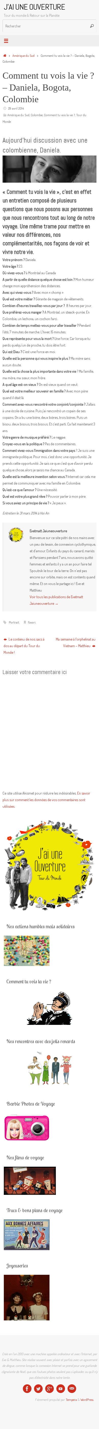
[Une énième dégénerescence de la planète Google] (49, 1388)
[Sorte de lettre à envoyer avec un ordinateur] (72, 1388)
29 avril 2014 (16, 108)
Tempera (71, 1400)
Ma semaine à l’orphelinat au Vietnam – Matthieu (75, 642)
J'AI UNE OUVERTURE (34, 7)
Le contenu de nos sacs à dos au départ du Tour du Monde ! (24, 646)
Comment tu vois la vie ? (59, 115)
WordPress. (87, 1400)
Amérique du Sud (23, 56)
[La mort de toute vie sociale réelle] (27, 1388)
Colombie (37, 115)
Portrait (14, 622)
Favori (32, 622)
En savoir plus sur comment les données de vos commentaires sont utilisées (46, 799)
